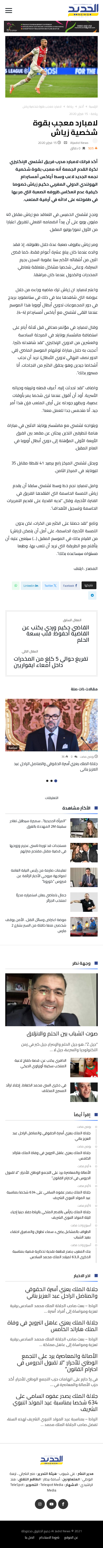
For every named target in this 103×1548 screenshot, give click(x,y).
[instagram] (40, 1504)
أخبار (81, 106)
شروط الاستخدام (49, 1537)
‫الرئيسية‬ (93, 106)
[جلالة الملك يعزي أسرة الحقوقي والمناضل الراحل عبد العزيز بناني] (51, 725)
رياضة (70, 106)
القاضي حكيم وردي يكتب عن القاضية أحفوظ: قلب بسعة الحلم (55, 631)
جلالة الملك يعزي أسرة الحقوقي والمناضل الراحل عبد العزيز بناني (56, 766)
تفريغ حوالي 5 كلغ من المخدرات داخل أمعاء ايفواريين (51, 659)
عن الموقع (71, 1537)
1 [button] (55, 781)
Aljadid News (79, 143)
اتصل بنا (29, 1537)
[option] (51, 735)
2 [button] (51, 781)
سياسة (12, 747)
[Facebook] (63, 1504)
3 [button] (47, 781)
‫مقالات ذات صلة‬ (84, 689)
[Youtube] (51, 1504)
